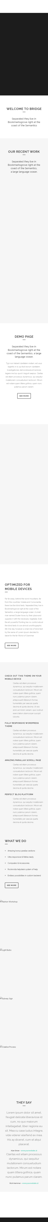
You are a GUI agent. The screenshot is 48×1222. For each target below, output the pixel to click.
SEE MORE (24, 396)
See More (11, 645)
